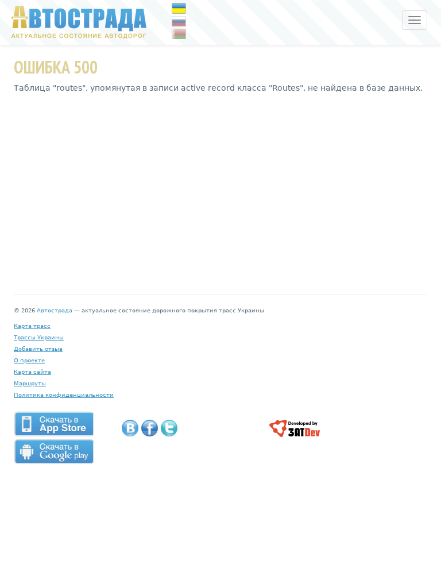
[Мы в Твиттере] (169, 428)
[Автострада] (76, 21)
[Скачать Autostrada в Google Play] (54, 451)
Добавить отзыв (38, 349)
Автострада (54, 310)
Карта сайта (32, 372)
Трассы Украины (39, 337)
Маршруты (30, 383)
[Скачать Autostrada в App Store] (54, 423)
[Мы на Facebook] (149, 428)
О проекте (29, 360)
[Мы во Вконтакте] (130, 428)
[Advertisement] (220, 185)
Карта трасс (32, 326)
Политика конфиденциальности (64, 395)
